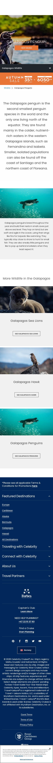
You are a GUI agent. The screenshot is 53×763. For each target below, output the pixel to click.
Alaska (5, 516)
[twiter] (33, 641)
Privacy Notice (18, 756)
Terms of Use (27, 720)
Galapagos (7, 528)
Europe (6, 504)
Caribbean (7, 510)
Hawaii (5, 533)
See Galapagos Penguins (26, 456)
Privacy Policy (26, 725)
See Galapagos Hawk (26, 395)
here (34, 485)
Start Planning (26, 631)
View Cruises (26, 48)
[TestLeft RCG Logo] (26, 736)
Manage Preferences (26, 759)
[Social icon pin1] (13, 641)
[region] (26, 754)
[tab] (26, 68)
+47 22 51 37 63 (26, 621)
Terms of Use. (38, 756)
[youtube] (40, 641)
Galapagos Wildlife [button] (12, 68)
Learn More (26, 611)
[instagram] (26, 641)
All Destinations (10, 539)
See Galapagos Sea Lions (26, 334)
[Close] (50, 748)
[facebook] (20, 641)
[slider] (26, 299)
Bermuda (6, 522)
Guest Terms (26, 714)
